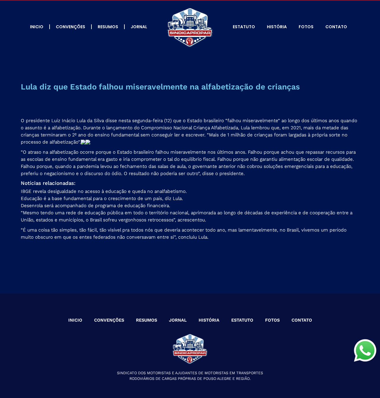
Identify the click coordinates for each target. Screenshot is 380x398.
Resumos (108, 27)
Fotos (306, 27)
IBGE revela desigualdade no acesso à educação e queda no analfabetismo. (104, 191)
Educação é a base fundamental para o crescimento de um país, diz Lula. (102, 198)
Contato (336, 27)
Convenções (70, 27)
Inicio (36, 27)
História (277, 27)
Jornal (139, 27)
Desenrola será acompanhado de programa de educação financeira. (95, 205)
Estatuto (244, 27)
